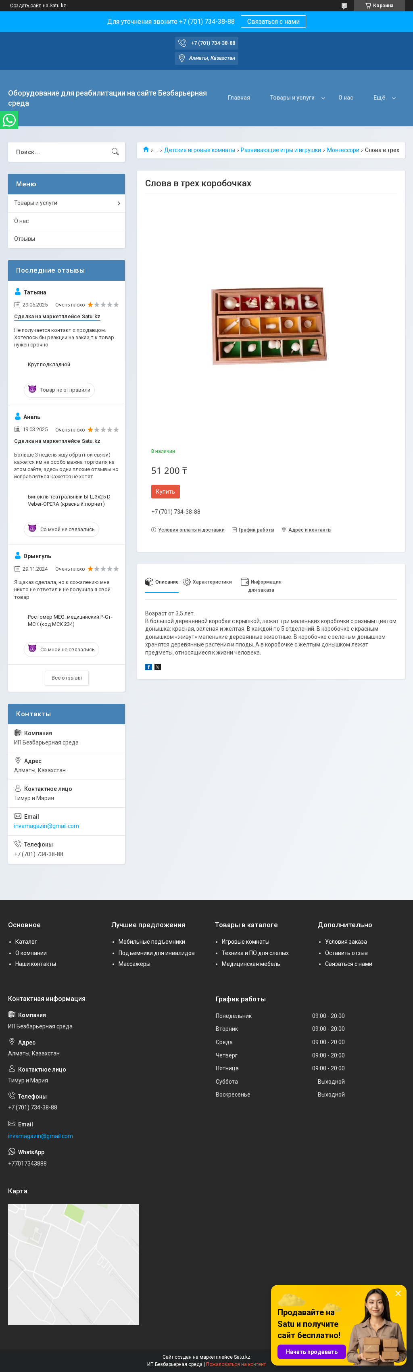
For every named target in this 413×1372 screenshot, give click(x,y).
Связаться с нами (273, 21)
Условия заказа (346, 941)
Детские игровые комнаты (199, 150)
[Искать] (115, 152)
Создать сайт (25, 5)
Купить (165, 491)
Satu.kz (242, 1357)
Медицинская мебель (251, 964)
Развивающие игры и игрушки (281, 150)
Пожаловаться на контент (236, 1364)
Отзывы (24, 239)
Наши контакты (35, 964)
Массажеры (134, 964)
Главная (239, 97)
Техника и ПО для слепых (255, 953)
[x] (157, 668)
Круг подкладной (49, 364)
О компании (31, 953)
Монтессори (343, 150)
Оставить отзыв (346, 953)
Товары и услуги (292, 97)
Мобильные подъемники (152, 941)
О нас (345, 97)
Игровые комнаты (245, 941)
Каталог (26, 941)
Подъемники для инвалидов (157, 953)
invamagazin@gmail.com (46, 826)
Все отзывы (67, 678)
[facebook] (148, 668)
